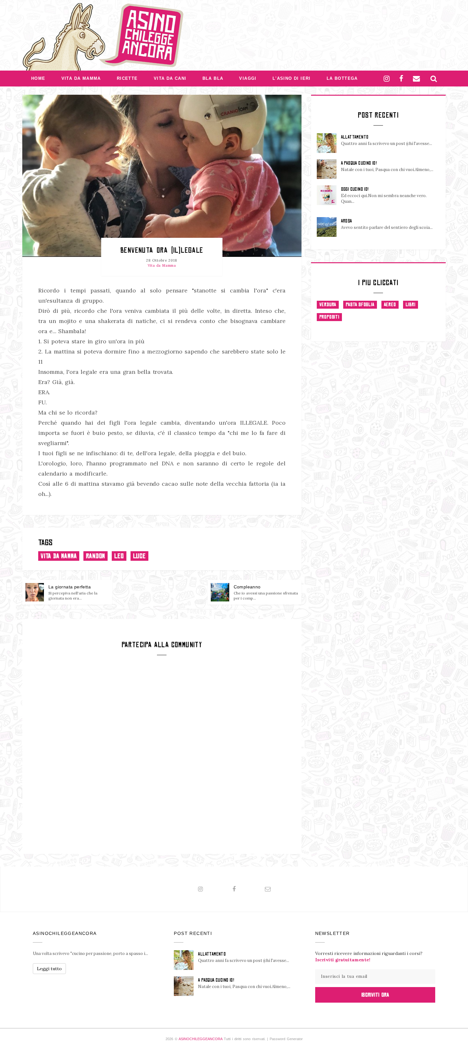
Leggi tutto (49, 968)
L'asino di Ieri (292, 78)
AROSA (346, 221)
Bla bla (212, 78)
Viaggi (247, 78)
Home (38, 78)
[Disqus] (161, 753)
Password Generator (286, 1039)
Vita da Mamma (81, 78)
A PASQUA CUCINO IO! (359, 163)
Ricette (127, 78)
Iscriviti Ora (375, 995)
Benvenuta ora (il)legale (161, 250)
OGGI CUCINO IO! (355, 189)
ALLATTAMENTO (355, 137)
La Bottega (342, 78)
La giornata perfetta (69, 586)
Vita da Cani (170, 78)
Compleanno (247, 586)
